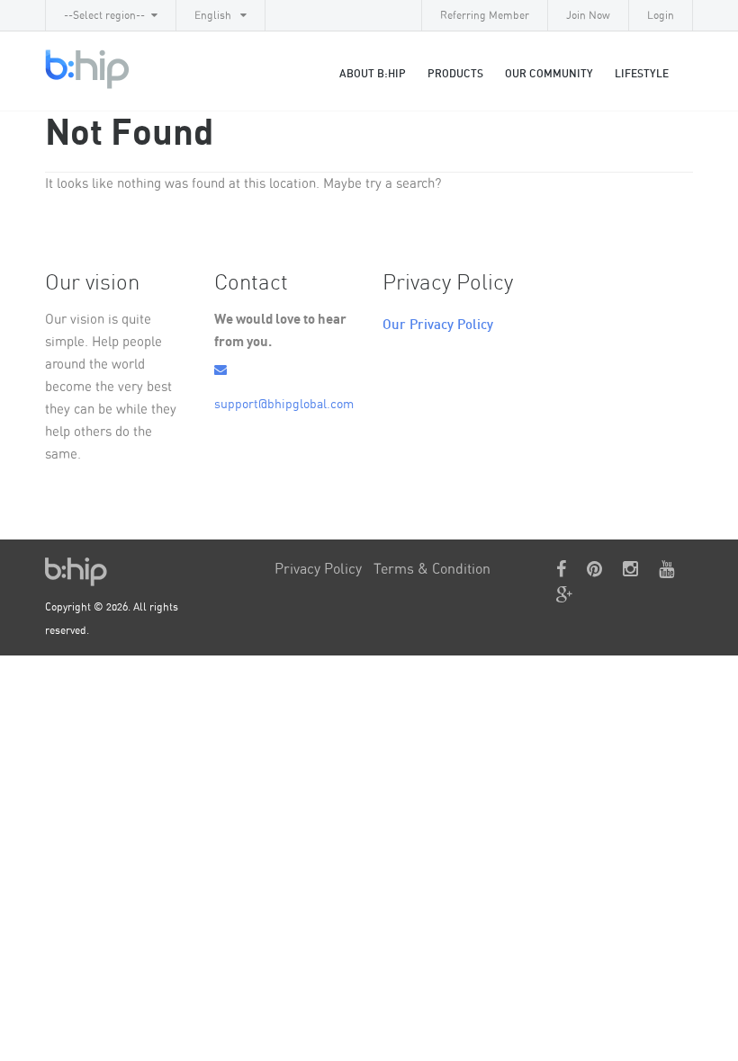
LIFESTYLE (642, 73)
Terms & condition (432, 569)
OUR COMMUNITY (549, 73)
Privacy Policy (318, 569)
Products (455, 73)
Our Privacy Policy (437, 325)
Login (660, 15)
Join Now (588, 15)
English (214, 15)
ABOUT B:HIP (372, 73)
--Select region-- (104, 15)
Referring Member (484, 15)
